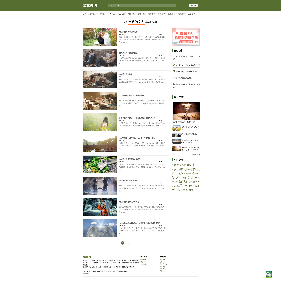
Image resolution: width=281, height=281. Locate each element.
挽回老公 (162, 266)
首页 (84, 14)
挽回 (184, 165)
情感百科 (181, 14)
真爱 (179, 185)
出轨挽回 (91, 14)
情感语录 (161, 14)
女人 (179, 165)
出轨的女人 (188, 186)
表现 (195, 169)
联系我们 (143, 262)
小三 (195, 164)
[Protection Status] (86, 273)
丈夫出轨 (187, 174)
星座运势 (171, 14)
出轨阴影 (183, 190)
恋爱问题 (141, 14)
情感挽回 (101, 14)
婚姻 (189, 165)
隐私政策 (143, 259)
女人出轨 (179, 169)
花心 (191, 189)
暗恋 (174, 186)
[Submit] (174, 5)
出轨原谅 (191, 177)
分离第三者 (163, 264)
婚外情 (188, 169)
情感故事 (151, 14)
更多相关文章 (193, 154)
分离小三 (111, 14)
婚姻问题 (131, 14)
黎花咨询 (90, 5)
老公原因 (121, 14)
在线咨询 (191, 14)
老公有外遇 (180, 177)
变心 (178, 190)
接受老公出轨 (194, 182)
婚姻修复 (162, 268)
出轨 (174, 165)
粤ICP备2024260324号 (120, 271)
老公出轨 (183, 181)
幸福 (187, 190)
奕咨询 (162, 271)
